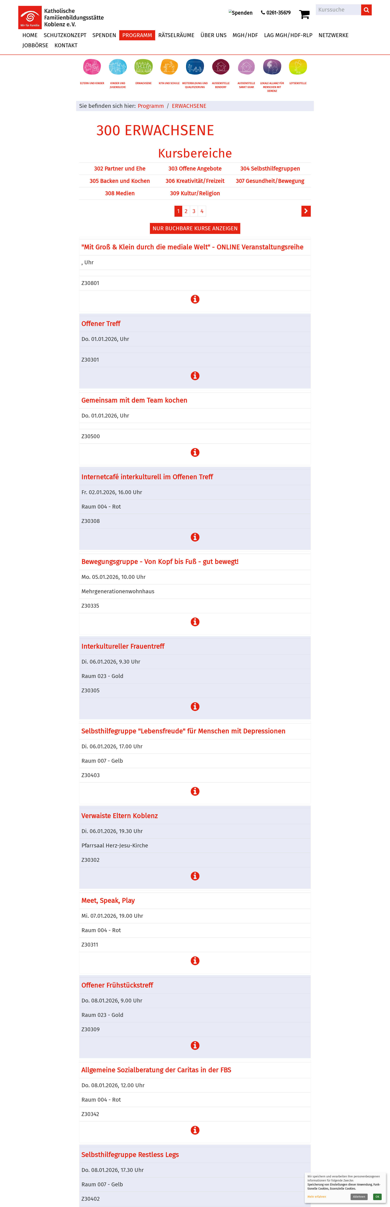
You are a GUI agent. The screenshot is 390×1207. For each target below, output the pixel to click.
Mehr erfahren (317, 1196)
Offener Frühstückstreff (117, 985)
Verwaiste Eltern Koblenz (119, 816)
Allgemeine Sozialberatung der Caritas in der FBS (156, 1070)
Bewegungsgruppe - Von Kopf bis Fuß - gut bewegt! (159, 562)
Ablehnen (359, 1196)
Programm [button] (137, 35)
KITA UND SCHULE (169, 83)
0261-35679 (278, 13)
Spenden (104, 35)
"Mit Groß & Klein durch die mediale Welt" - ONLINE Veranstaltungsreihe (192, 247)
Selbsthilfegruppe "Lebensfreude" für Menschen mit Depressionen (183, 731)
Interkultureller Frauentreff (122, 646)
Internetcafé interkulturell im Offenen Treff (147, 477)
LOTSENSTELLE (298, 83)
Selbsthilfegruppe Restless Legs (130, 1155)
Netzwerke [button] (333, 35)
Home (30, 35)
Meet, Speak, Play (108, 900)
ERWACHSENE (143, 83)
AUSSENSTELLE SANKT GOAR (246, 85)
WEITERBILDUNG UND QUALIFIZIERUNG (195, 85)
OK (377, 1196)
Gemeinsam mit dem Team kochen (134, 400)
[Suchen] (366, 9)
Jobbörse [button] (35, 45)
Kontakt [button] (65, 45)
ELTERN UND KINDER (92, 83)
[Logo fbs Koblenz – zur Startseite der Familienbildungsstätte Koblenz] (61, 14)
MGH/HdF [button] (245, 35)
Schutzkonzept (65, 35)
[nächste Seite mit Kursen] (306, 211)
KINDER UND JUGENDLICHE (118, 85)
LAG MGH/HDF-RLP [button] (288, 35)
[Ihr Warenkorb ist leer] (305, 14)
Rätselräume (176, 35)
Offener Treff (100, 324)
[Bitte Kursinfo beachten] (195, 299)
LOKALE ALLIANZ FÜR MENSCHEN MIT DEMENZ (272, 87)
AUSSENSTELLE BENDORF (221, 85)
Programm (151, 106)
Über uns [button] (213, 35)
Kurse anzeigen (195, 228)
